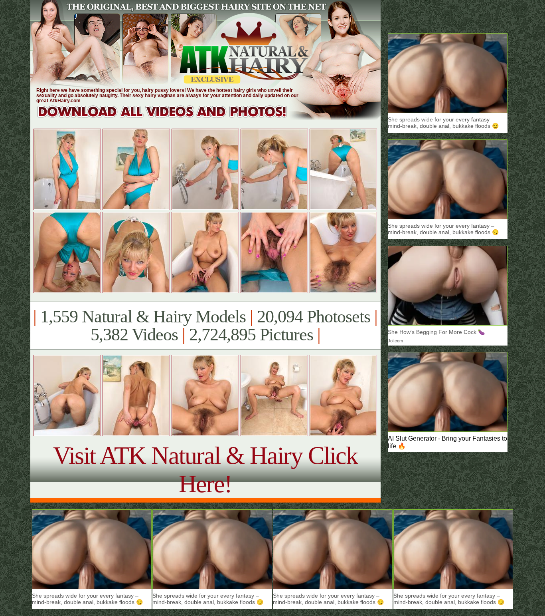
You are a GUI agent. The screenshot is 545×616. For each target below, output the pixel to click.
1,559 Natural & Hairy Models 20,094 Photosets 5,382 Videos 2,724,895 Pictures (205, 326)
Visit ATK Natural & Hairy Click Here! (205, 469)
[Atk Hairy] (169, 117)
